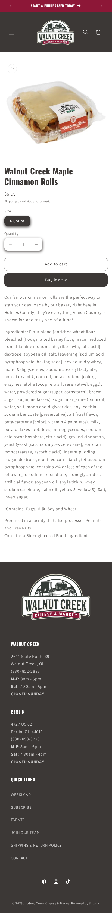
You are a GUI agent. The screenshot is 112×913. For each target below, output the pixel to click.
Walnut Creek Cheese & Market (48, 903)
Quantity (11, 233)
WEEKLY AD (21, 794)
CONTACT (19, 857)
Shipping (10, 201)
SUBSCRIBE (21, 807)
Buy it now (56, 280)
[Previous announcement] (10, 6)
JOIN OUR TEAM (25, 832)
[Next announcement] (102, 6)
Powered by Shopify (85, 903)
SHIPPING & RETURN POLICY (36, 845)
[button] (11, 32)
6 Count (17, 220)
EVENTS (18, 819)
